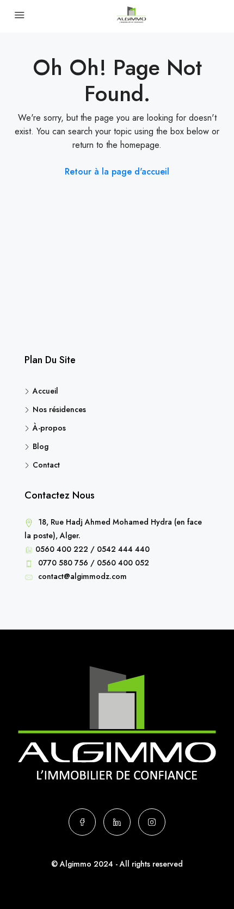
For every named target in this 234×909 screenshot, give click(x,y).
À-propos (49, 427)
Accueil (45, 390)
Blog (40, 446)
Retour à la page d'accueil (117, 171)
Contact (46, 464)
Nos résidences (59, 409)
